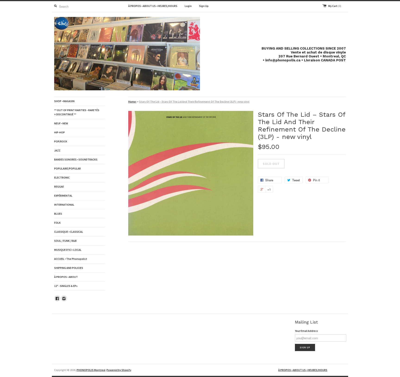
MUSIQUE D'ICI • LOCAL (67, 249)
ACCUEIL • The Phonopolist (70, 259)
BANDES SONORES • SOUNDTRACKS (75, 159)
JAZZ (57, 150)
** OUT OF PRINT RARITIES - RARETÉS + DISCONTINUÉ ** (76, 112)
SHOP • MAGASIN (64, 101)
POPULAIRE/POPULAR (67, 168)
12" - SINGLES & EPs (66, 286)
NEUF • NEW (61, 123)
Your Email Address (306, 331)
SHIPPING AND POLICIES (68, 268)
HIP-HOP (59, 132)
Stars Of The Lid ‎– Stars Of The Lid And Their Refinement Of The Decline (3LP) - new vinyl (194, 101)
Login (188, 6)
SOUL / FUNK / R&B (65, 240)
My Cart (334, 6)
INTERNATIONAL (64, 204)
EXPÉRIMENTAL (63, 195)
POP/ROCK (60, 141)
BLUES (58, 213)
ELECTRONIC (62, 177)
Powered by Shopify (118, 370)
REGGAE (59, 186)
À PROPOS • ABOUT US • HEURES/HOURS (152, 6)
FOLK (57, 222)
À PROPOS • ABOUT (66, 277)
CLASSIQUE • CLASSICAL (68, 231)
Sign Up (204, 6)
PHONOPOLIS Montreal (91, 370)
